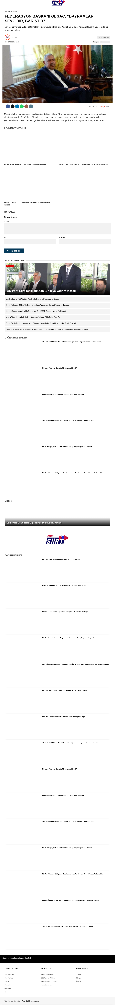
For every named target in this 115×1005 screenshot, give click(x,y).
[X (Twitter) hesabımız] (32, 1001)
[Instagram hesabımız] (48, 1001)
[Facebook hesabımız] (16, 1001)
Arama (92, 11)
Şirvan (6, 37)
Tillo (5, 41)
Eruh (5, 23)
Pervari (6, 32)
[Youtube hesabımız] (64, 1001)
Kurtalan (7, 18)
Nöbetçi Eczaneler (11, 50)
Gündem (6, 46)
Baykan (6, 27)
